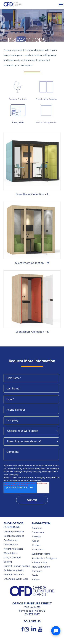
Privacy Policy (39, 562)
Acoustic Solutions (14, 574)
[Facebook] (23, 629)
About (35, 540)
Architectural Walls (14, 570)
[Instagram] (27, 629)
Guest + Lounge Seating (17, 566)
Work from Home (41, 553)
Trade (35, 575)
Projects (36, 536)
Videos (36, 579)
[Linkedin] (34, 629)
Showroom (38, 532)
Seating (8, 561)
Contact (36, 545)
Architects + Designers (44, 558)
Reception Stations (14, 535)
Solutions (37, 528)
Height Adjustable (13, 548)
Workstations (11, 553)
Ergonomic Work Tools (16, 578)
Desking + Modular (14, 531)
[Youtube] (40, 629)
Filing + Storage (12, 557)
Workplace (37, 549)
